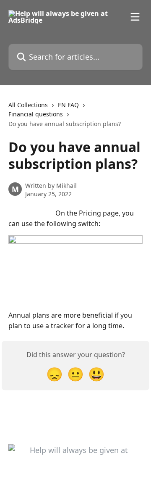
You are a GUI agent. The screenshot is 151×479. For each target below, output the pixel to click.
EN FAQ (68, 105)
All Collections (28, 105)
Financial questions (35, 114)
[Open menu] (135, 17)
